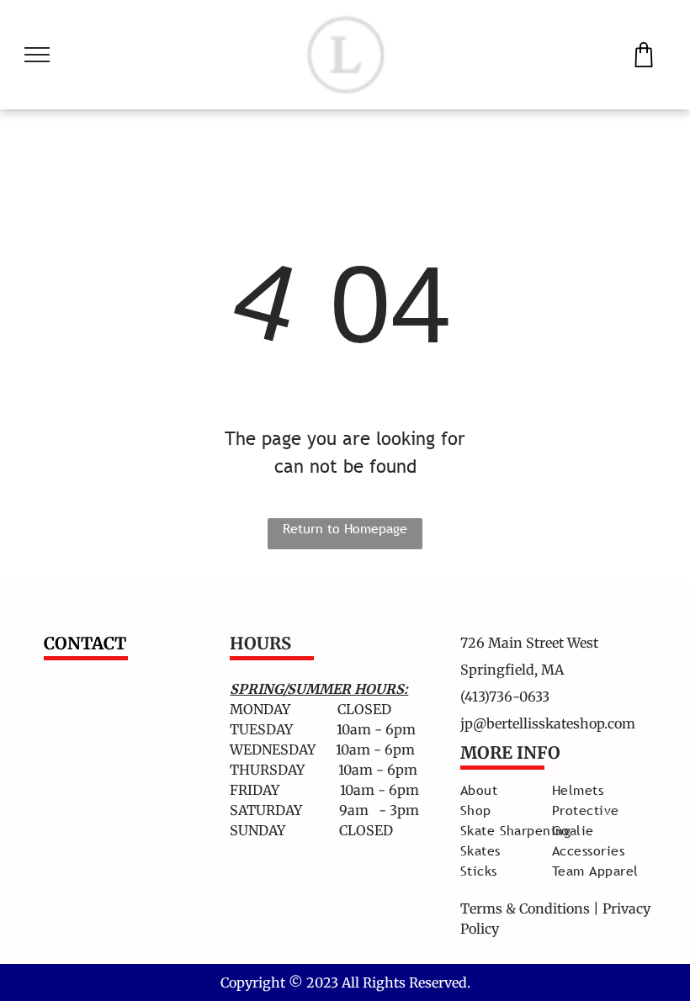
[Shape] (643, 62)
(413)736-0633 (504, 696)
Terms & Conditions (525, 908)
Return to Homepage (345, 528)
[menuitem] (520, 790)
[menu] (37, 55)
